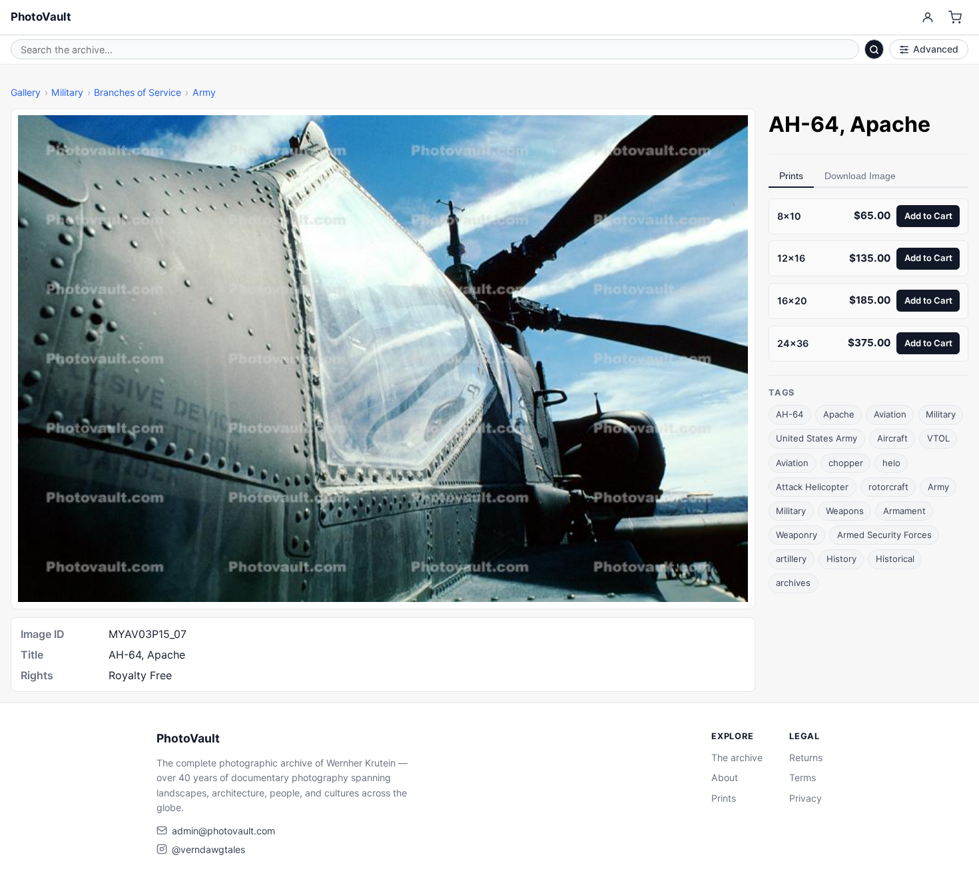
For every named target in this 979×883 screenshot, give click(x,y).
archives (793, 582)
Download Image (860, 175)
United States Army (816, 439)
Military (67, 92)
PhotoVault (41, 16)
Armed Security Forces (884, 534)
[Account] (927, 18)
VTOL (938, 439)
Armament (904, 510)
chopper (845, 462)
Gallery (26, 92)
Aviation (890, 415)
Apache (838, 415)
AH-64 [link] (804, 124)
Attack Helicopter (812, 486)
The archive (737, 757)
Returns (805, 757)
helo (891, 462)
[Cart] (955, 18)
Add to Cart (928, 215)
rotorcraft (888, 486)
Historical (895, 558)
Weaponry (796, 534)
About (724, 777)
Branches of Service (137, 92)
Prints (791, 175)
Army (204, 92)
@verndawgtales (208, 849)
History (841, 558)
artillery (791, 558)
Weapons (845, 510)
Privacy (805, 798)
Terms (802, 777)
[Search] (874, 49)
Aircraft (892, 439)
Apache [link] (890, 124)
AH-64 (789, 415)
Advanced (935, 49)
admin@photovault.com (223, 830)
